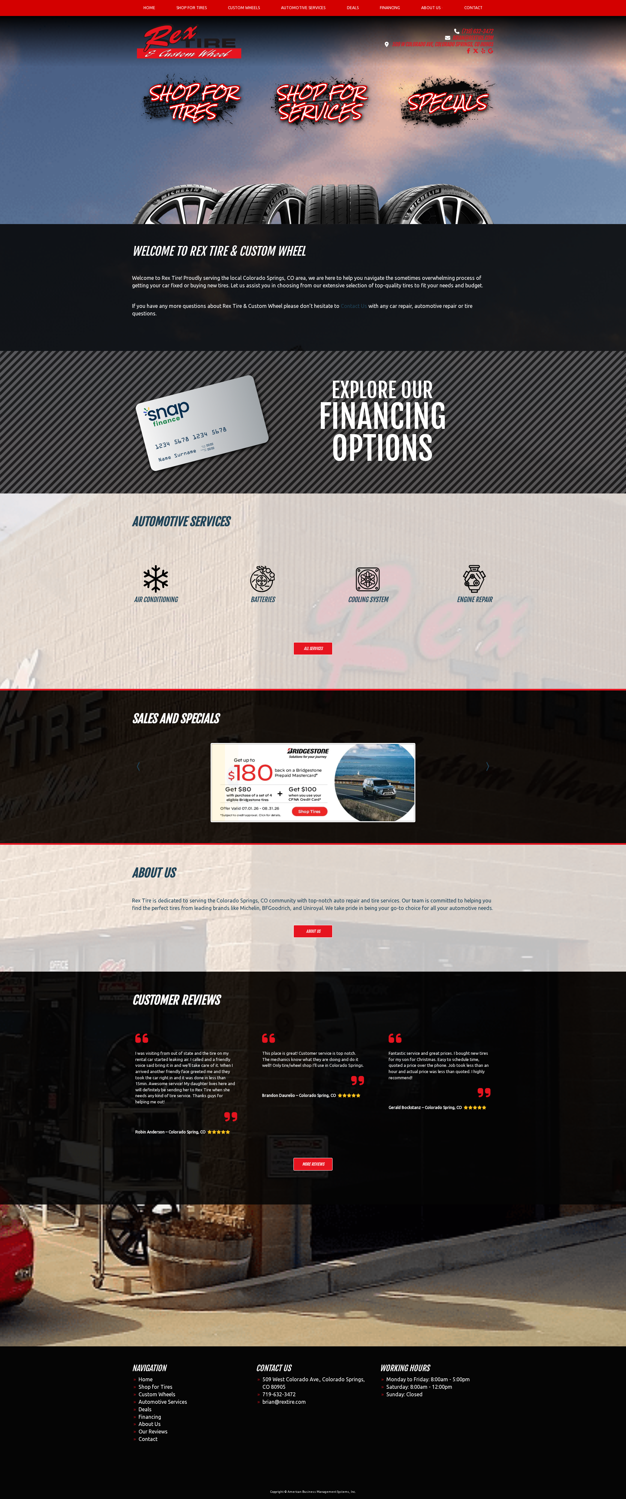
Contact (148, 1439)
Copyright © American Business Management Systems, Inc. (313, 1491)
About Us (313, 931)
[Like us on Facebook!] (468, 50)
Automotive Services (163, 1402)
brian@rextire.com (472, 38)
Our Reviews (153, 1431)
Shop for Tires (155, 1387)
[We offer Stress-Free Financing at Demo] (201, 422)
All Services (313, 648)
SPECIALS (447, 102)
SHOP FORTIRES (192, 102)
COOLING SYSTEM (368, 600)
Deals (145, 1409)
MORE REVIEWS (313, 1164)
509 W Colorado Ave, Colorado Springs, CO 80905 (442, 44)
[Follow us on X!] (475, 50)
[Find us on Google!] (490, 50)
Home (146, 1379)
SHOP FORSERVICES (319, 102)
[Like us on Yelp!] (483, 50)
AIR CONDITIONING (155, 600)
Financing (150, 1417)
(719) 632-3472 (477, 31)
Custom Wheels (157, 1394)
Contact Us (354, 306)
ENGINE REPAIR (474, 600)
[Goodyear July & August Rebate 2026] (313, 782)
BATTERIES (262, 600)
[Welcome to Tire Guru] (189, 40)
